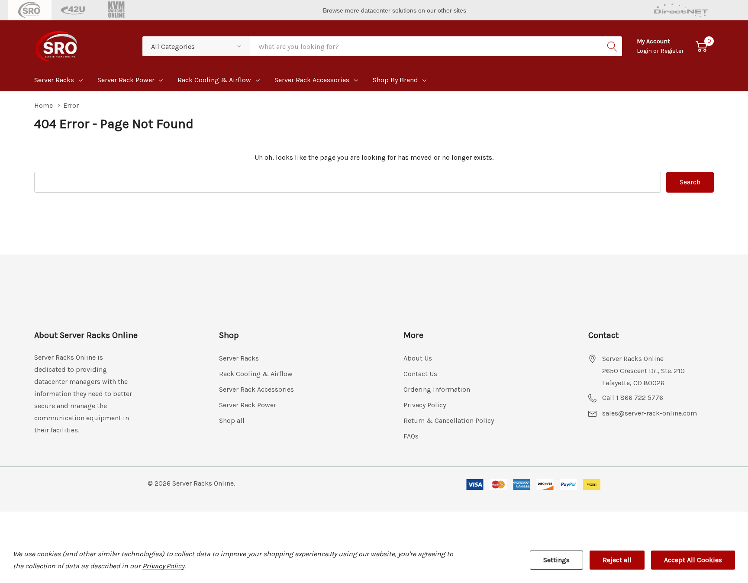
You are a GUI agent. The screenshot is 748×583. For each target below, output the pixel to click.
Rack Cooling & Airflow (214, 80)
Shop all (232, 420)
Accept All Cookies (693, 560)
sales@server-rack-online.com (649, 413)
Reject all (617, 560)
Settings (556, 560)
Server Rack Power (126, 80)
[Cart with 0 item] (701, 46)
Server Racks (54, 80)
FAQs (411, 436)
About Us (417, 358)
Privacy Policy (424, 405)
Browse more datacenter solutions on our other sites (395, 10)
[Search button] (612, 46)
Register (672, 51)
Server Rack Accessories (311, 80)
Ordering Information (436, 389)
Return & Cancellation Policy (448, 420)
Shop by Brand (395, 80)
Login (645, 51)
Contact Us (420, 374)
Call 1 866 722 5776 (632, 397)
